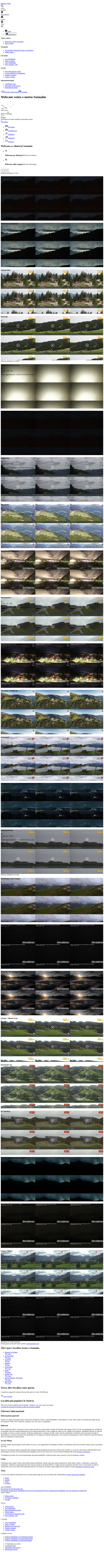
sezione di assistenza (83, 1452)
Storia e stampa (10, 61)
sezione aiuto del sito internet (75, 1474)
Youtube (29, 1540)
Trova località (7, 1396)
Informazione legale (11, 87)
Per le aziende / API (11, 64)
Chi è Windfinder (10, 63)
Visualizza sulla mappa (11, 92)
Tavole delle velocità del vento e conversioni (19, 50)
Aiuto (9, 31)
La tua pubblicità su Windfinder (15, 73)
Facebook (24, 92)
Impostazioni (12, 34)
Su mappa (5, 122)
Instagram (30, 1538)
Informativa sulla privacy (13, 86)
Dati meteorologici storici (13, 71)
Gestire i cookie (10, 77)
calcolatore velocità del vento (84, 1467)
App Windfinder (10, 59)
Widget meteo (9, 52)
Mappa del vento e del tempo (14, 41)
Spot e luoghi (9, 43)
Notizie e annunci (10, 75)
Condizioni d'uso (10, 84)
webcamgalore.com (32, 1344)
